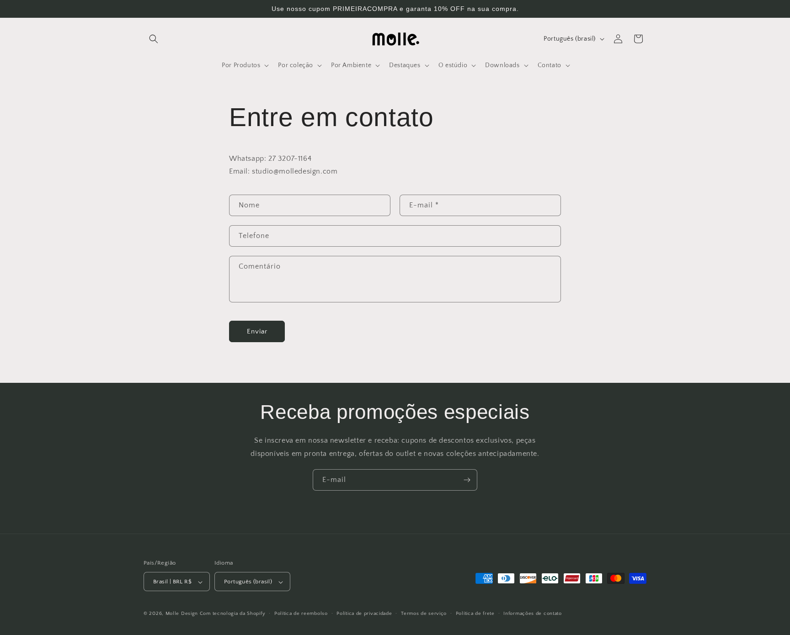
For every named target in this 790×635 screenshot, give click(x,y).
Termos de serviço (424, 613)
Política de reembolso (301, 613)
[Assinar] (467, 480)
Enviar (257, 331)
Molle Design (181, 614)
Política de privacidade (364, 613)
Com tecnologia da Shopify (233, 614)
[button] (154, 39)
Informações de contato (532, 613)
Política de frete (475, 613)
